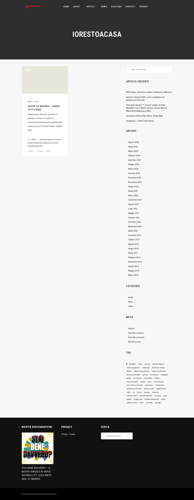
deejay (129, 371)
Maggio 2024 (133, 164)
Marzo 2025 (133, 151)
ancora (147, 364)
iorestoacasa (38, 143)
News (130, 302)
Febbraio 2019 (134, 257)
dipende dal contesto (141, 371)
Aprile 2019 (133, 253)
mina (149, 382)
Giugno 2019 (133, 249)
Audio (28, 70)
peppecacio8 (161, 389)
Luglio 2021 (133, 209)
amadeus (132, 364)
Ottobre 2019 (133, 240)
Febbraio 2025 (134, 155)
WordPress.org (134, 342)
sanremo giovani (146, 396)
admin (33, 140)
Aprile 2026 (133, 147)
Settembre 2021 (135, 200)
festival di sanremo (159, 371)
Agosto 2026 (133, 142)
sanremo (155, 392)
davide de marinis (46, 140)
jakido (129, 378)
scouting (157, 396)
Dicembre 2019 (134, 235)
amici (140, 364)
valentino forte (132, 403)
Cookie (72, 434)
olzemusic (149, 385)
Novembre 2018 (135, 262)
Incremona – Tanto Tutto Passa (140, 121)
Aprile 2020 (133, 231)
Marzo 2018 (133, 275)
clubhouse (146, 368)
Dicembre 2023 (134, 178)
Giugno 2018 (133, 266)
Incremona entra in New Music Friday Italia (144, 116)
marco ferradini (132, 382)
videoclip (149, 403)
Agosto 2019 (133, 244)
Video (130, 306)
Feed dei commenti (136, 337)
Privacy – (65, 434)
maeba (156, 378)
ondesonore (159, 385)
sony (165, 396)
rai (134, 392)
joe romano (137, 378)
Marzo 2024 (133, 169)
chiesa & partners (133, 368)
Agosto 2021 (133, 204)
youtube (158, 403)
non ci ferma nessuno (135, 385)
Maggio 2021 (133, 213)
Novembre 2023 (135, 182)
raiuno (139, 392)
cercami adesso (158, 364)
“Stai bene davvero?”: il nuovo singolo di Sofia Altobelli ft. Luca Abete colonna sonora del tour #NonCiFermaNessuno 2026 (146, 108)
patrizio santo (149, 389)
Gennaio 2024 (134, 173)
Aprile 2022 (133, 191)
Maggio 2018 (133, 271)
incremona (154, 375)
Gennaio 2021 (134, 218)
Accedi (131, 328)
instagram (164, 375)
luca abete (148, 378)
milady (142, 382)
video (142, 403)
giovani (145, 375)
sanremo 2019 (132, 396)
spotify (129, 399)
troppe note (138, 399)
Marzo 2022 (133, 195)
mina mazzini (159, 382)
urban (163, 399)
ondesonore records (50, 143)
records (147, 392)
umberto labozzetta (152, 399)
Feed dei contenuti (136, 333)
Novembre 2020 (135, 226)
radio (128, 392)
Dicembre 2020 (134, 222)
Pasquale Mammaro (35, 146)
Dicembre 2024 (134, 160)
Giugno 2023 (133, 186)
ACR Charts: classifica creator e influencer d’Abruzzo (149, 92)
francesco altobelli (133, 375)
